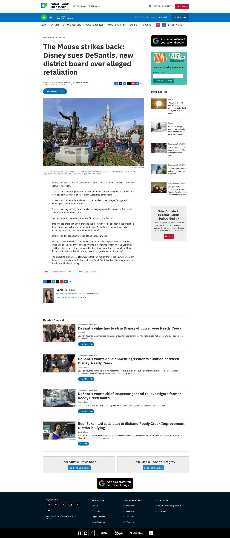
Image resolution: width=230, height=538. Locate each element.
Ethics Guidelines (98, 522)
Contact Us (96, 511)
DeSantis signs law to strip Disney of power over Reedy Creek (129, 328)
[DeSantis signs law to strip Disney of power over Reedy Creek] (59, 333)
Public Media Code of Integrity (153, 462)
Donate (183, 6)
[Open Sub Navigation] (48, 25)
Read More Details (153, 467)
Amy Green (82, 332)
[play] (44, 17)
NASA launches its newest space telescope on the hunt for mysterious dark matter (177, 108)
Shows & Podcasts (72, 25)
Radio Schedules (98, 500)
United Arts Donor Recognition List (168, 506)
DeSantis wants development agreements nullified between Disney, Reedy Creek (128, 361)
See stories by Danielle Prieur (71, 297)
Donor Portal (175, 25)
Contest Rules (129, 517)
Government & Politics (54, 37)
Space (170, 99)
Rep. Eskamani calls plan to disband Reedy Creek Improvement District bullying (131, 425)
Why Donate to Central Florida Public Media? (169, 214)
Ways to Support (116, 25)
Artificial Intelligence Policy (134, 500)
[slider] (54, 17)
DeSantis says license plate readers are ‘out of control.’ (177, 171)
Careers (95, 506)
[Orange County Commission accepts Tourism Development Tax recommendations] (159, 187)
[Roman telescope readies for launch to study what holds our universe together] (159, 127)
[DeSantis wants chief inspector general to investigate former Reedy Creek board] (59, 398)
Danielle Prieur (82, 82)
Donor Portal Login (162, 500)
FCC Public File (129, 522)
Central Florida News (87, 272)
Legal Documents (98, 517)
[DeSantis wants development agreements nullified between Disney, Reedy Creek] (59, 363)
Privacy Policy (129, 511)
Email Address (159, 72)
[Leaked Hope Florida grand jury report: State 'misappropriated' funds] (159, 148)
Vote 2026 (55, 25)
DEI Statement (129, 506)
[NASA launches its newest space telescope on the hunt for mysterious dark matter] (159, 103)
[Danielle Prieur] (48, 295)
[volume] (51, 17)
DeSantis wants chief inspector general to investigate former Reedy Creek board (129, 395)
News (43, 25)
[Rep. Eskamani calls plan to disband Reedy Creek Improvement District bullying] (59, 431)
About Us (146, 25)
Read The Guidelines (79, 467)
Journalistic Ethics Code (79, 462)
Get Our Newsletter (164, 6)
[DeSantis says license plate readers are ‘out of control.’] (159, 169)
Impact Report (160, 511)
